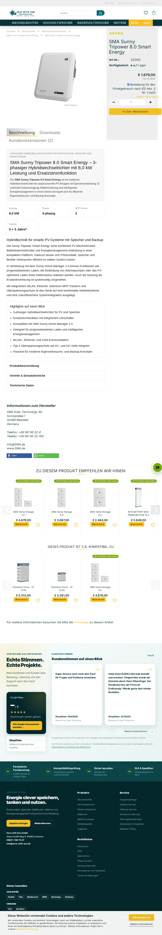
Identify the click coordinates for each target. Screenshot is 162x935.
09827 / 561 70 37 (15, 840)
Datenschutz (83, 856)
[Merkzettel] (146, 13)
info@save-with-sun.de (18, 843)
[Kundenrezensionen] (116, 34)
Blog (135, 22)
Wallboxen (82, 814)
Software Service (128, 809)
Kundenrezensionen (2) (31, 140)
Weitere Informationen (141, 924)
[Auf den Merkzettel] (38, 525)
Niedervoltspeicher (93, 22)
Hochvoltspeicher (57, 22)
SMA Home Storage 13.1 (23, 513)
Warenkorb (21, 524)
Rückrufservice (43, 823)
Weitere (120, 22)
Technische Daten (22, 385)
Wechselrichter (25, 22)
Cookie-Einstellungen (87, 875)
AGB (79, 851)
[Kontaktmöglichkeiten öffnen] (157, 467)
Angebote (82, 829)
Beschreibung (22, 132)
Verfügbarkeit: (117, 65)
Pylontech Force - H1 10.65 (61, 588)
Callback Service (129, 3)
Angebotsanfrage (128, 799)
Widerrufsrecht (84, 861)
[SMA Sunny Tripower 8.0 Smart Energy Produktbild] (55, 78)
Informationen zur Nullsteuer (91, 870)
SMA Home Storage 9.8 (61, 513)
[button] (154, 13)
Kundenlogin (149, 3)
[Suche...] (101, 13)
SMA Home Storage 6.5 (100, 513)
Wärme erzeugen (85, 819)
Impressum (82, 846)
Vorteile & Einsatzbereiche (27, 375)
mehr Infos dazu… (149, 96)
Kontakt (110, 3)
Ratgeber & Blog (127, 829)
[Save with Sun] (22, 13)
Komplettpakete (84, 824)
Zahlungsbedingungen (131, 819)
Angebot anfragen (18, 823)
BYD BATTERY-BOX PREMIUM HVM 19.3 (138, 513)
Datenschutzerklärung (27, 929)
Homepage (81, 622)
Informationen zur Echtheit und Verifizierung (71, 747)
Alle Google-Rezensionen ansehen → (26, 725)
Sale (146, 22)
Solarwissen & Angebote (132, 824)
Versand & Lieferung (130, 814)
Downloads (50, 132)
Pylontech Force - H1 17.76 (23, 588)
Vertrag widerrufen (86, 865)
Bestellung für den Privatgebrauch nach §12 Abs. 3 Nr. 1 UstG (134, 88)
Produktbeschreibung (24, 365)
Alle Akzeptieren (141, 917)
